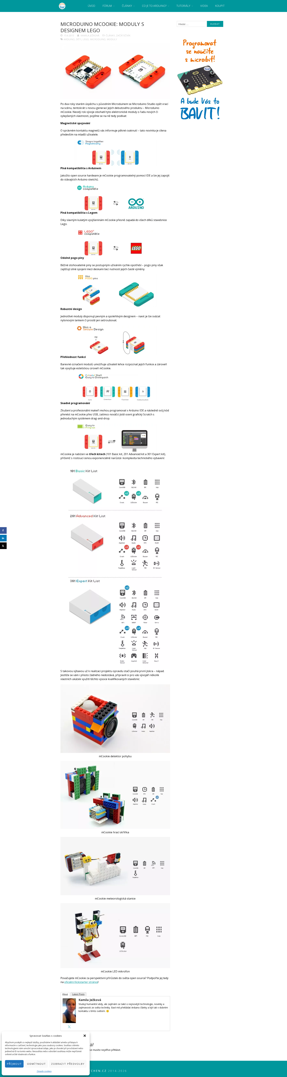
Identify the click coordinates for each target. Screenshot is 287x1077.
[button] (84, 1035)
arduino (69, 39)
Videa (204, 6)
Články (127, 6)
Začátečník (123, 35)
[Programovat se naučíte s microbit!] (200, 120)
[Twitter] (69, 1027)
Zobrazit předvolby (68, 1063)
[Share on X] (3, 545)
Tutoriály (183, 6)
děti (78, 39)
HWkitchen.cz (93, 1071)
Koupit (220, 6)
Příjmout (14, 1063)
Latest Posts (78, 994)
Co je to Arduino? (154, 6)
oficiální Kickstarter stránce (81, 982)
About (65, 994)
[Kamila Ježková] (69, 1022)
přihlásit (115, 1049)
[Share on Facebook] (3, 530)
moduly (112, 39)
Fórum (107, 6)
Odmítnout (36, 1063)
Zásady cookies (44, 1071)
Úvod (91, 6)
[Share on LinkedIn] (3, 538)
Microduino (97, 39)
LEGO (86, 39)
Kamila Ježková (90, 35)
